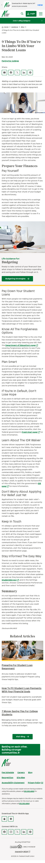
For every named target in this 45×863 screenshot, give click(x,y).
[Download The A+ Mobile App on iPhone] (4, 819)
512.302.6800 (29, 791)
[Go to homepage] (8, 14)
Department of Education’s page (20, 345)
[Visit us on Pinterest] (30, 832)
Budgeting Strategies (15, 279)
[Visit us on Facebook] (4, 832)
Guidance (14, 27)
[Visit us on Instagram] (11, 832)
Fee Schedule (8, 773)
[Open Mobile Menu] (40, 14)
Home (6, 27)
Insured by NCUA (21, 852)
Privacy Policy (34, 783)
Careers (21, 773)
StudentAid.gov (9, 580)
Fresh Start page (29, 432)
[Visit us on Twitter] (17, 832)
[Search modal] (22, 14)
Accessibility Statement (13, 783)
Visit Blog (20, 737)
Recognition (7, 778)
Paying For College (10, 61)
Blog (22, 27)
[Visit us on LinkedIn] (23, 832)
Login (32, 14)
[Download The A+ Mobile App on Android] (11, 819)
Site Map (21, 778)
